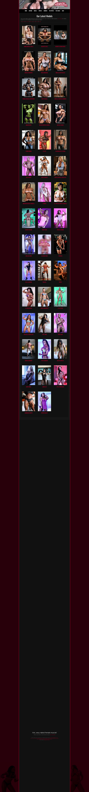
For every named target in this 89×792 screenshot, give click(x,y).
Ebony (31, 21)
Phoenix (60, 256)
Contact (53, 738)
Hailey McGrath (44, 308)
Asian (37, 21)
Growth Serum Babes (60, 47)
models (35, 11)
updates (40, 11)
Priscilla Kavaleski (28, 334)
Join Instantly (52, 734)
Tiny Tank (44, 334)
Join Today (60, 18)
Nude (40, 21)
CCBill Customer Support (48, 739)
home (26, 11)
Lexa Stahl (60, 308)
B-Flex (44, 151)
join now (30, 11)
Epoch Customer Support (40, 739)
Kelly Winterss (60, 387)
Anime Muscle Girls (28, 47)
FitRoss (44, 204)
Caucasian (27, 21)
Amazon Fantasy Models (29, 204)
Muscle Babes (60, 125)
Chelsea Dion (28, 256)
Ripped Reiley (44, 413)
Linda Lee (44, 387)
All (21, 21)
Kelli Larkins (28, 282)
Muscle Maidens (29, 73)
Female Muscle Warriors (29, 99)
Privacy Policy (56, 738)
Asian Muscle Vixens (60, 151)
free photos (51, 11)
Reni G (60, 282)
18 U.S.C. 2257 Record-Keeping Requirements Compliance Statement (41, 738)
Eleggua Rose (44, 256)
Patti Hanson (44, 361)
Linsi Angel (28, 387)
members (45, 11)
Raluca (44, 282)
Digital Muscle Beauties (60, 177)
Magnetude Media (47, 739)
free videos (58, 11)
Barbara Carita (28, 413)
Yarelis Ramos (60, 230)
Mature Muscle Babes (44, 125)
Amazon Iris (28, 125)
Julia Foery (28, 177)
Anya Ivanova (44, 177)
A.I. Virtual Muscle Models (60, 204)
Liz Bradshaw (28, 308)
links (63, 11)
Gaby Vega (44, 230)
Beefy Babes (44, 99)
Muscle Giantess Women (60, 99)
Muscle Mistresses (60, 73)
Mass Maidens (44, 73)
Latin (34, 21)
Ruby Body (60, 334)
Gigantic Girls (44, 47)
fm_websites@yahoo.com (54, 737)
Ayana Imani (29, 151)
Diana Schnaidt (28, 361)
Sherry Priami (28, 230)
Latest (23, 21)
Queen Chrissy (60, 361)
